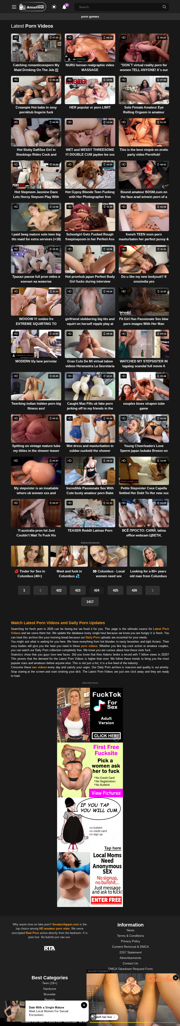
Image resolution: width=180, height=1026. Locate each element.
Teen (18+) (49, 983)
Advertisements (130, 958)
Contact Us (130, 963)
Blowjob (49, 999)
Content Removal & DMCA (130, 946)
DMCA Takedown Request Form (130, 969)
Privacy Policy (130, 941)
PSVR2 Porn (54, 1021)
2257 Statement (130, 952)
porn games (90, 16)
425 (115, 590)
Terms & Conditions (130, 935)
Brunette (50, 994)
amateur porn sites (57, 928)
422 (58, 590)
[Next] (152, 590)
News (130, 930)
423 (77, 590)
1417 (90, 602)
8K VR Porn (86, 1021)
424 (96, 590)
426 (134, 590)
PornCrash (70, 1021)
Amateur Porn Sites (32, 1021)
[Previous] (40, 590)
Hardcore (49, 988)
